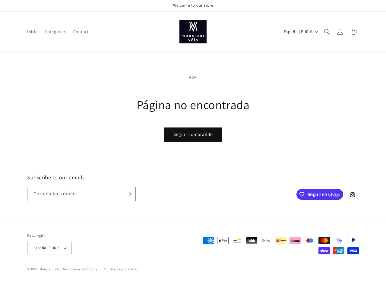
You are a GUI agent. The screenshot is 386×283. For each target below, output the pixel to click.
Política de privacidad (120, 269)
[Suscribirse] (128, 194)
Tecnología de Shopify (79, 269)
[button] (327, 31)
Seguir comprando (193, 134)
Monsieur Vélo (51, 269)
